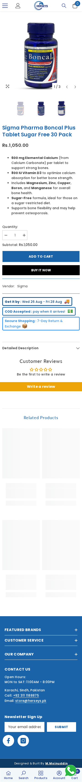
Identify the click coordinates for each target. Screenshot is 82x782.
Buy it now (41, 270)
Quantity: (10, 227)
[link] (21, 493)
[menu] (5, 5)
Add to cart (41, 256)
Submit (61, 727)
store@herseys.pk (30, 700)
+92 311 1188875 (26, 695)
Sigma (22, 286)
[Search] (64, 5)
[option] (41, 52)
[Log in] (17, 5)
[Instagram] (23, 740)
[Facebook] (8, 740)
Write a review (41, 386)
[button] (67, 87)
